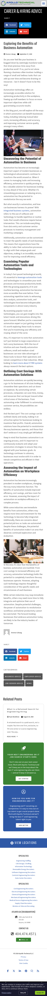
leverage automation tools (30, 277)
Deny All (23, 993)
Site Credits (23, 963)
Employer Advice (33, 676)
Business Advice (13, 676)
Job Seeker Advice (14, 683)
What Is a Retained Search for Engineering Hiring (23, 710)
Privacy (23, 957)
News (29, 683)
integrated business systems (16, 210)
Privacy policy (6, 993)
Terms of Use (23, 960)
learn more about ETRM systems (27, 363)
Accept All (40, 993)
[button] (43, 3)
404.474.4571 (25, 933)
